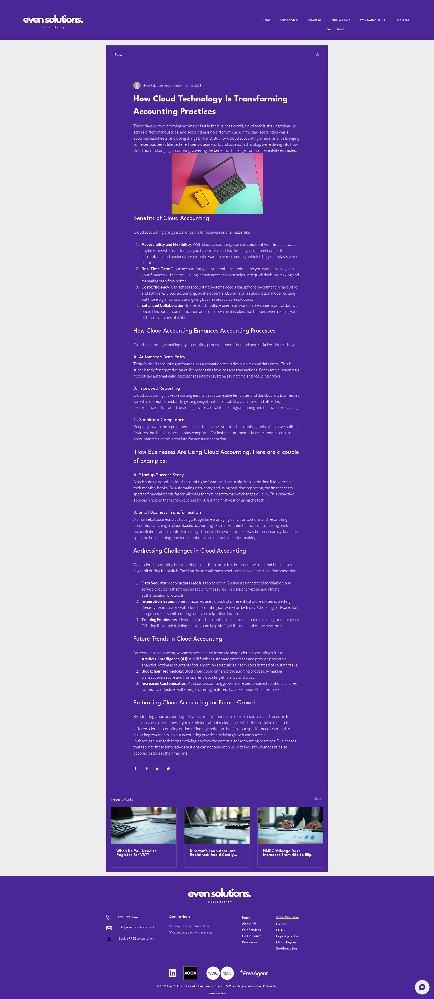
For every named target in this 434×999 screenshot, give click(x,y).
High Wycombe (282, 936)
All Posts (116, 54)
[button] (317, 54)
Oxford (282, 930)
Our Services (248, 930)
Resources (248, 942)
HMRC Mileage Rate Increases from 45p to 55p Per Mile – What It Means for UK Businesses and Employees (290, 853)
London (282, 924)
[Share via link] (169, 768)
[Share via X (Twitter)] (146, 768)
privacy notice (217, 993)
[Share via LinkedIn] (158, 768)
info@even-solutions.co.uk (137, 927)
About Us (248, 924)
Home (246, 918)
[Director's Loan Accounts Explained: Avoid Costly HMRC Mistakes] (217, 825)
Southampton (282, 948)
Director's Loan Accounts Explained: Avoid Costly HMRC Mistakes (213, 853)
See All (318, 798)
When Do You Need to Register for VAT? (136, 853)
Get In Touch (248, 936)
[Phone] (109, 939)
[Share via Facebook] (135, 768)
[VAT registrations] (143, 825)
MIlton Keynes (282, 942)
